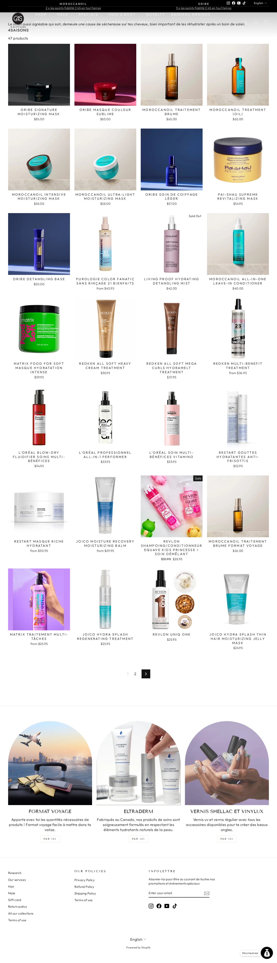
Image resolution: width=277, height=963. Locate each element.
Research (14, 873)
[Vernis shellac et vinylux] (227, 763)
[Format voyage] (50, 763)
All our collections (20, 913)
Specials (89, 14)
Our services (17, 880)
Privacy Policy (84, 880)
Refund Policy (84, 887)
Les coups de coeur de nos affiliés (76, 30)
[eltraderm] (138, 763)
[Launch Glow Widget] (267, 953)
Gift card (14, 900)
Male (63, 14)
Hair (11, 886)
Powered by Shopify (138, 947)
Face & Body (123, 14)
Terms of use (17, 920)
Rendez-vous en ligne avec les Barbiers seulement (93, 22)
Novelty (155, 14)
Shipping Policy (85, 893)
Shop (41, 14)
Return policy (17, 906)
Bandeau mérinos (191, 14)
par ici (50, 838)
